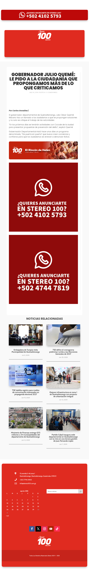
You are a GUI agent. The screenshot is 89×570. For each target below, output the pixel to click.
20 (23, 506)
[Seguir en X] (38, 529)
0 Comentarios (51, 92)
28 (28, 509)
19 (17, 506)
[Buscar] (80, 491)
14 (28, 503)
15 (33, 503)
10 (7, 503)
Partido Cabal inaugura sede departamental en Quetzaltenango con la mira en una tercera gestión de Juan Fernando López (63, 438)
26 (17, 509)
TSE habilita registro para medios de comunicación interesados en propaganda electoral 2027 (25, 392)
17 (7, 506)
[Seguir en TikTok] (57, 529)
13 (22, 503)
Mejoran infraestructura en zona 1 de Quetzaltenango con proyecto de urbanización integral (63, 394)
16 (38, 503)
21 (28, 506)
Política (42, 92)
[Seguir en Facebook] (32, 529)
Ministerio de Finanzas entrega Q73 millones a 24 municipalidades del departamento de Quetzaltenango (25, 434)
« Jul (7, 516)
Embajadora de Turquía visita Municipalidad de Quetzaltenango (26, 351)
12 (17, 503)
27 (22, 509)
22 (33, 506)
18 (12, 506)
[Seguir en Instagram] (44, 529)
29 (33, 509)
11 (12, 503)
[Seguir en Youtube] (51, 529)
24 (7, 509)
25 (12, 509)
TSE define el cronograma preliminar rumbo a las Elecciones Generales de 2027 (63, 352)
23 (38, 506)
